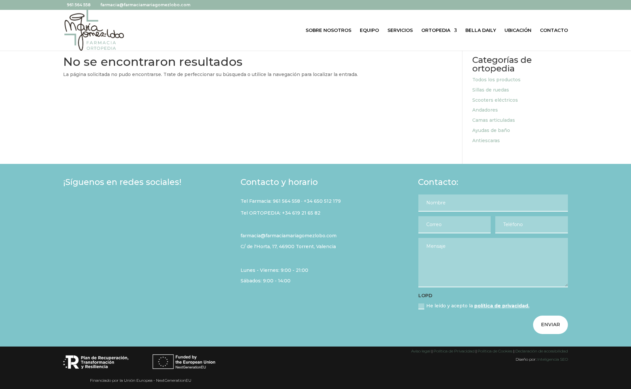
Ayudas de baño (491, 130)
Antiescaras (486, 140)
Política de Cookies (495, 351)
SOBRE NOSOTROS (328, 30)
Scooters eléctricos (495, 100)
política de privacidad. (501, 306)
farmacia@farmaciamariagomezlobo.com (289, 236)
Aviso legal (421, 351)
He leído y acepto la (477, 306)
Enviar (550, 324)
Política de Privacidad (454, 351)
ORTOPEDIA (435, 30)
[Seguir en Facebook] (70, 205)
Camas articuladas (493, 120)
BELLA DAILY (480, 30)
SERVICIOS (400, 30)
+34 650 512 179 (322, 201)
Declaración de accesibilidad (541, 351)
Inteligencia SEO (552, 359)
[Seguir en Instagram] (87, 205)
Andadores (485, 110)
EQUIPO (369, 30)
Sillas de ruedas (490, 90)
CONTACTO (554, 30)
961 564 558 (286, 201)
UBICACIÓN (517, 30)
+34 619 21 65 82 (301, 213)
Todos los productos (496, 80)
